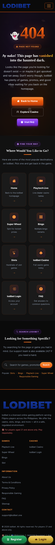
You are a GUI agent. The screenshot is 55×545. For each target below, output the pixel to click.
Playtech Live (32, 373)
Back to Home (29, 100)
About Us (6, 477)
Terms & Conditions (11, 482)
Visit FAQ (29, 122)
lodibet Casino (36, 447)
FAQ (4, 498)
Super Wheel (47, 373)
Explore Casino (29, 111)
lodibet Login (35, 452)
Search (46, 365)
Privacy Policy (8, 488)
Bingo (20, 373)
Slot (4, 463)
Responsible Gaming (28, 376)
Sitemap (6, 504)
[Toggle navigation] (49, 6)
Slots (12, 373)
